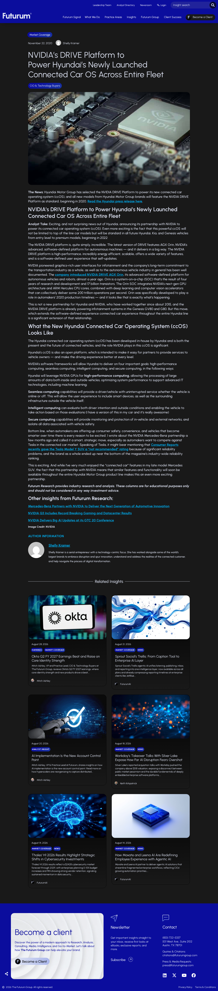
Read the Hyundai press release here (115, 201)
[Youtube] (184, 975)
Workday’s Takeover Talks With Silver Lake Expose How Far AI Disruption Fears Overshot (148, 758)
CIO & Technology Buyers (45, 85)
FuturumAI (125, 684)
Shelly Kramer (71, 43)
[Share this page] (6, 974)
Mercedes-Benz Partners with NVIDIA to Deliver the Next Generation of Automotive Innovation (98, 506)
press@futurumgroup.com (177, 965)
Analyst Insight (40, 749)
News (140, 650)
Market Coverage (39, 34)
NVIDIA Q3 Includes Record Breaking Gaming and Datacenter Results (80, 513)
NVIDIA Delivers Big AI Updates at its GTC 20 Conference (71, 520)
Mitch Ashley (43, 680)
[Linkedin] (164, 975)
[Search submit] (212, 5)
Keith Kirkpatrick (128, 783)
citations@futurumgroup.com (179, 955)
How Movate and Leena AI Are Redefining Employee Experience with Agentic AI (146, 857)
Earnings (37, 650)
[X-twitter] (174, 975)
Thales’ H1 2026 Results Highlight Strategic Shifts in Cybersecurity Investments (63, 857)
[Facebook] (194, 975)
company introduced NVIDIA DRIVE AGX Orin (89, 275)
